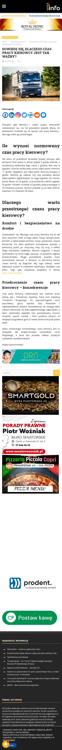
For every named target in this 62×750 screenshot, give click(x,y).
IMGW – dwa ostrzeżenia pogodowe (23, 685)
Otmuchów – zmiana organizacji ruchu (23, 649)
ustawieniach (9, 740)
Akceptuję (10, 745)
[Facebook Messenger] (43, 115)
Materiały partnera (10, 37)
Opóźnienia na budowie (17, 657)
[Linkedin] (12, 115)
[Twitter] (24, 115)
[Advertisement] (31, 532)
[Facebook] (5, 115)
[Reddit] (37, 115)
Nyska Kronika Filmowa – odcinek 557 (23, 667)
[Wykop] (31, 115)
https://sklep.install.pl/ (12, 273)
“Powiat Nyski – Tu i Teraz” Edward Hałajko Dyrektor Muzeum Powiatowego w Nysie (29, 662)
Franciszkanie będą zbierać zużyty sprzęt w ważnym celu (32, 653)
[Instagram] (18, 115)
